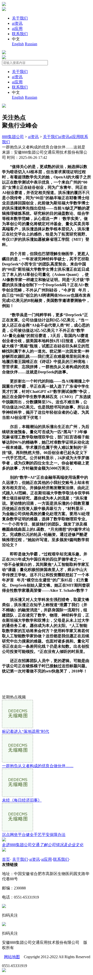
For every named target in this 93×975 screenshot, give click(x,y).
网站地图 (12, 957)
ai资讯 (17, 23)
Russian (31, 44)
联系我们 (20, 34)
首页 (6, 859)
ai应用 (17, 28)
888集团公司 (13, 137)
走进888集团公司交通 (42, 845)
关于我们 (20, 18)
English (18, 44)
